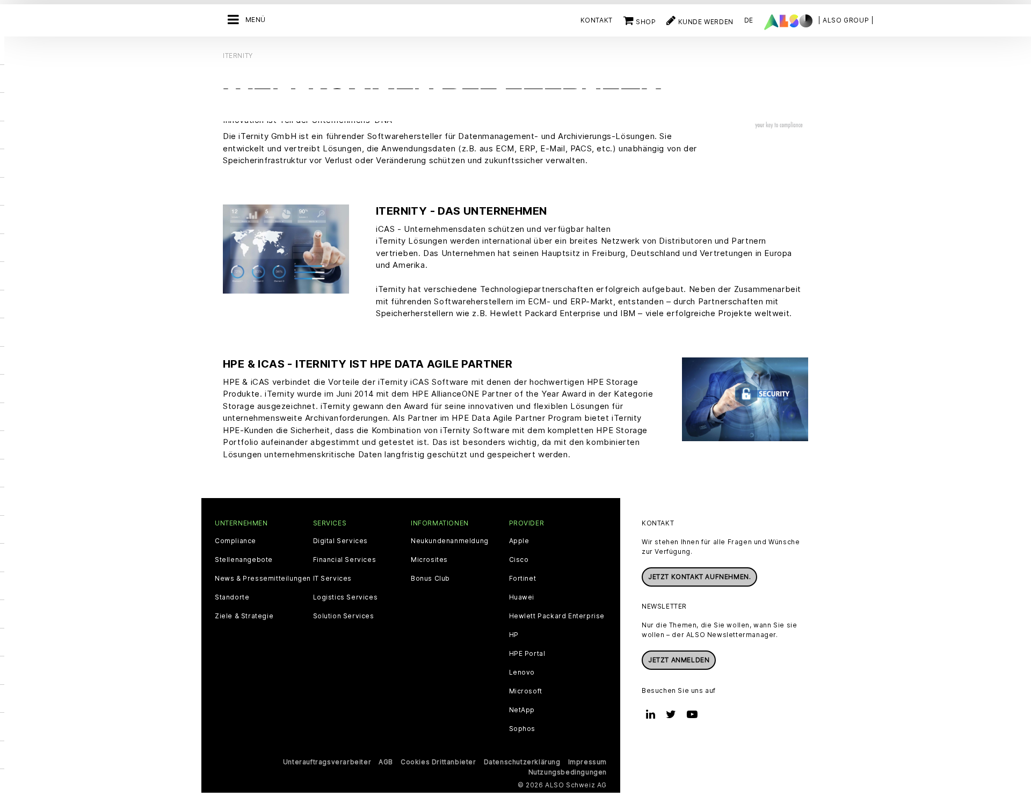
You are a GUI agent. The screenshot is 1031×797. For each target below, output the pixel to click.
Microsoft (525, 691)
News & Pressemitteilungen (263, 578)
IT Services (332, 578)
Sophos (522, 729)
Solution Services (343, 616)
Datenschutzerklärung (522, 762)
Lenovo (522, 672)
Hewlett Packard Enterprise (557, 616)
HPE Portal (527, 653)
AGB (386, 762)
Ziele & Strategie (244, 616)
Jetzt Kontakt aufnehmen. (699, 577)
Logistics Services (345, 597)
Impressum (587, 762)
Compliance (235, 541)
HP (514, 635)
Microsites (429, 560)
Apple (519, 541)
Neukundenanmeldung (450, 541)
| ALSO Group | (846, 20)
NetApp (522, 710)
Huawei (522, 597)
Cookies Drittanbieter (438, 762)
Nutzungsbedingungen (567, 772)
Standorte (232, 597)
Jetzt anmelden (678, 660)
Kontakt (596, 20)
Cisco (519, 560)
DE (748, 20)
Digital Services (340, 541)
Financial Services (344, 560)
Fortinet (522, 578)
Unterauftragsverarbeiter (327, 762)
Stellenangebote (244, 560)
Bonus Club (430, 578)
